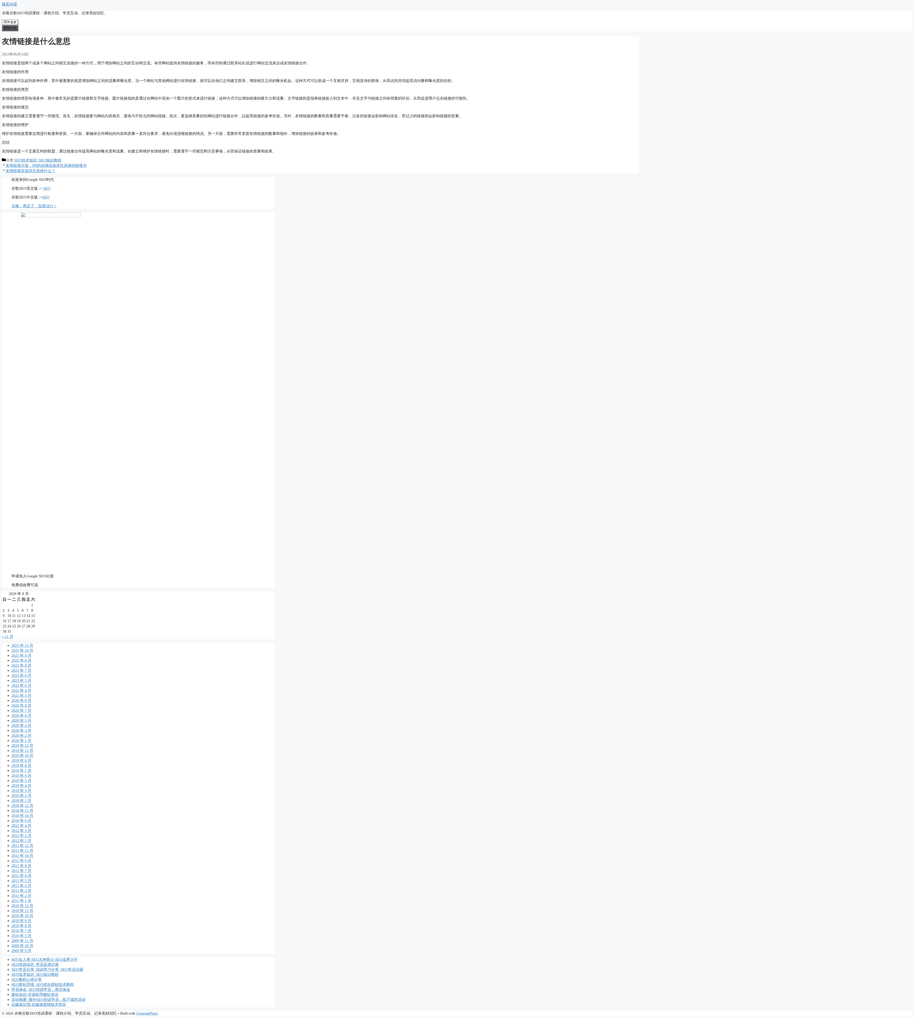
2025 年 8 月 (21, 660)
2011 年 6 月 (21, 876)
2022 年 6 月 (21, 685)
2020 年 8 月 (21, 705)
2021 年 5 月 (21, 695)
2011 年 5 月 (21, 881)
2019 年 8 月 (21, 766)
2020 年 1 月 (21, 740)
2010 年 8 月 (21, 926)
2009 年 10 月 (22, 946)
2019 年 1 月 (21, 801)
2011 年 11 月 (22, 851)
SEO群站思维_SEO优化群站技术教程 (42, 984)
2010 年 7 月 (21, 931)
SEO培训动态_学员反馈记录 (35, 964)
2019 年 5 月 (21, 781)
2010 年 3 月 (21, 936)
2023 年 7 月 (21, 670)
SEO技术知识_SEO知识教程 (37, 160)
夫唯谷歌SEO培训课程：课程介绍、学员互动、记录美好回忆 (53, 13)
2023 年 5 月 (21, 680)
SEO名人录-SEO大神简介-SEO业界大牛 (44, 959)
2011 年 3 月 (21, 891)
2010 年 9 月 (21, 921)
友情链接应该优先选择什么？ (30, 171)
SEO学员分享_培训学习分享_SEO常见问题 (47, 969)
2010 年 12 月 (22, 906)
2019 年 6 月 (21, 776)
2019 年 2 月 (21, 796)
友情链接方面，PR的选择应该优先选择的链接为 (46, 165)
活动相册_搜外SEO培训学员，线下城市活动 (48, 1000)
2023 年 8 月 (21, 665)
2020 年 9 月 (21, 700)
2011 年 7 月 (21, 871)
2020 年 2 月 (21, 735)
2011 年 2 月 (21, 896)
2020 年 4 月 (21, 725)
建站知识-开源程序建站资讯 (34, 995)
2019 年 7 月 (21, 771)
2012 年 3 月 (21, 831)
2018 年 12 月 (22, 806)
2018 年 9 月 (21, 821)
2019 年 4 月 (21, 786)
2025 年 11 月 (22, 645)
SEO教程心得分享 (26, 979)
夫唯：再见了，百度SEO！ (34, 206)
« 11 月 (7, 637)
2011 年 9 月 (21, 861)
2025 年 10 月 (22, 650)
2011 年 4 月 (21, 886)
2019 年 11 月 (22, 750)
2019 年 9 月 (21, 760)
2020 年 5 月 (21, 720)
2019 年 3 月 (21, 791)
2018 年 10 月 (22, 816)
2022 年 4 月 (21, 690)
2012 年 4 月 (21, 826)
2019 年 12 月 (22, 745)
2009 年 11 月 (22, 941)
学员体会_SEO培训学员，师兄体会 (40, 989)
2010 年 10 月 (22, 916)
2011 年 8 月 (21, 866)
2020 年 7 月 (21, 710)
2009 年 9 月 (21, 951)
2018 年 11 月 (22, 811)
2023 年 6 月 (21, 675)
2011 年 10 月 (22, 856)
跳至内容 (9, 4)
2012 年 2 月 (21, 836)
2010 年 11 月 (22, 911)
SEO (46, 188)
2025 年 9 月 (21, 655)
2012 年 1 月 (21, 841)
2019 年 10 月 (22, 755)
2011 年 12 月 (22, 846)
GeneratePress (147, 1013)
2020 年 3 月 (21, 730)
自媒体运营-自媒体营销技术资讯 (38, 1005)
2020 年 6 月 (21, 715)
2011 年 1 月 (21, 901)
